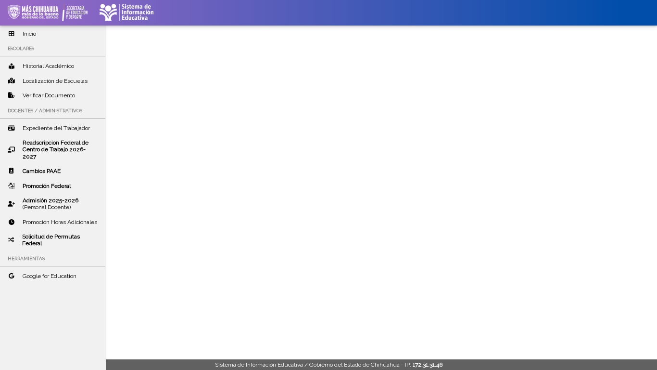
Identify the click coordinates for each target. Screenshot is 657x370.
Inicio (29, 33)
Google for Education (49, 276)
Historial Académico (48, 66)
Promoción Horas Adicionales (60, 222)
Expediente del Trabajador (56, 128)
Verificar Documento (49, 95)
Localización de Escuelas (55, 81)
